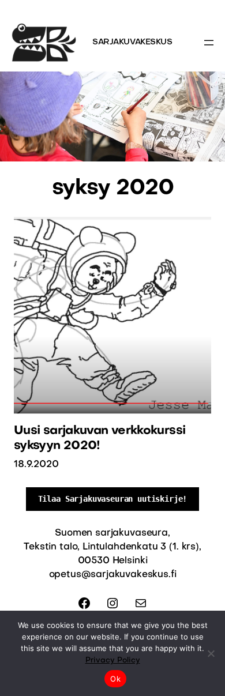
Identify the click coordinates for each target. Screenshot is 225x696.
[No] (210, 653)
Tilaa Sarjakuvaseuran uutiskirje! (112, 498)
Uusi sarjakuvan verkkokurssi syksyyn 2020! (99, 438)
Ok (115, 678)
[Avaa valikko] (209, 43)
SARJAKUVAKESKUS (132, 42)
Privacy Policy (112, 660)
